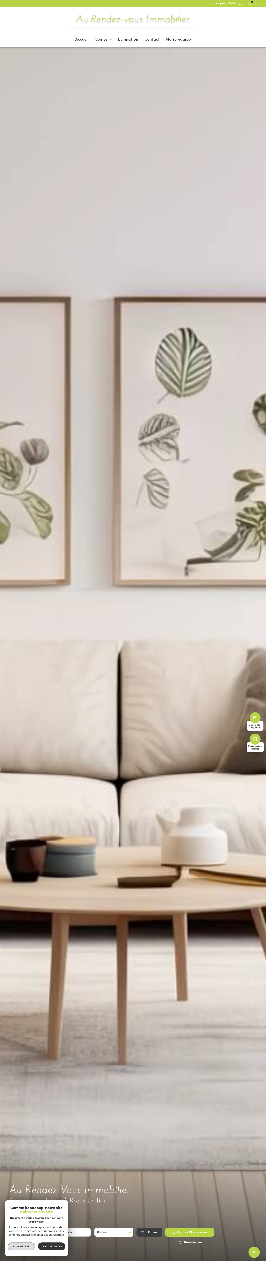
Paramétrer (21, 1246)
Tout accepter (51, 1246)
